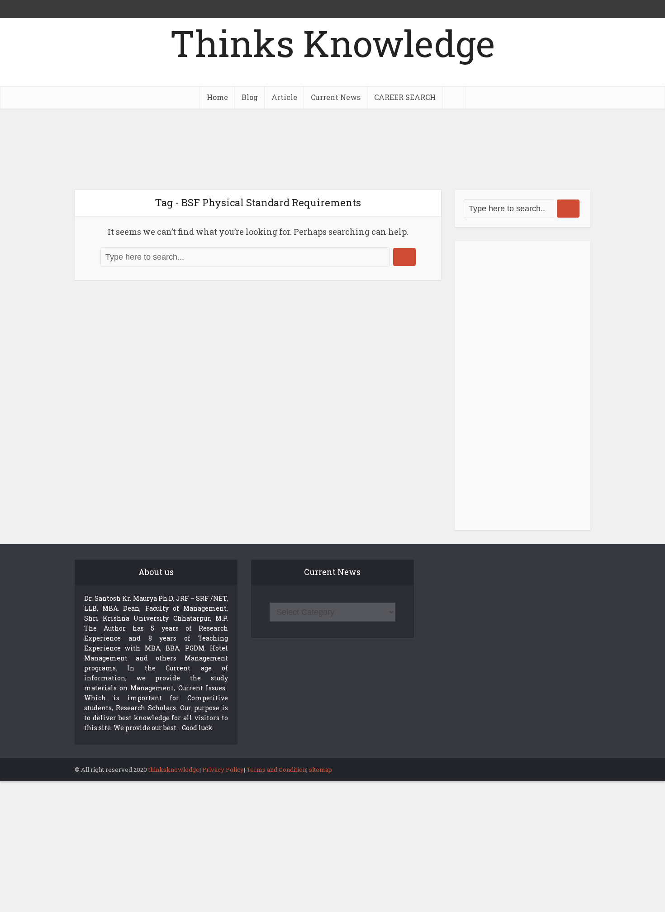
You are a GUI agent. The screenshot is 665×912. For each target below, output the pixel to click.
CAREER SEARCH (405, 97)
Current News (336, 97)
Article (284, 97)
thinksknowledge (174, 769)
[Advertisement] (332, 149)
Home (217, 97)
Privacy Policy (223, 769)
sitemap (320, 769)
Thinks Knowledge (332, 43)
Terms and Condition (276, 769)
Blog (250, 97)
